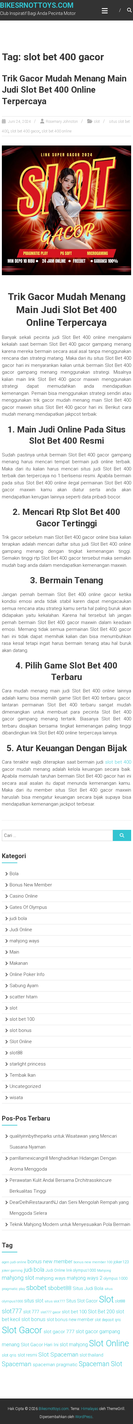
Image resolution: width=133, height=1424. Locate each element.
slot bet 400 (118, 762)
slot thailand (91, 1354)
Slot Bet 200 (101, 1312)
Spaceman (17, 1364)
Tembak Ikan (23, 1075)
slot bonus (21, 1030)
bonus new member (50, 1261)
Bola (14, 873)
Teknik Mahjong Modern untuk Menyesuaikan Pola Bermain (70, 1224)
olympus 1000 (115, 1278)
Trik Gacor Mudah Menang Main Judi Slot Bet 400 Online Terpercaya (64, 89)
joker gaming (12, 1270)
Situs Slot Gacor (82, 1300)
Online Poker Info (27, 974)
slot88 (16, 1053)
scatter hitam (23, 997)
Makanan (19, 963)
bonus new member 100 (93, 1262)
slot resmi (27, 1354)
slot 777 (31, 1312)
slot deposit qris (108, 1320)
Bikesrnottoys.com (37, 5)
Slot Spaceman (58, 1354)
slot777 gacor (51, 1312)
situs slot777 (55, 1301)
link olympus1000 (81, 1270)
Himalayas (89, 1409)
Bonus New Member (31, 885)
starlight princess (28, 1064)
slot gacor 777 (59, 1331)
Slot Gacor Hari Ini (39, 1345)
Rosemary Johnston (62, 121)
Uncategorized (25, 1086)
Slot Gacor (22, 1330)
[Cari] (122, 835)
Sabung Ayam (24, 985)
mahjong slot (18, 1277)
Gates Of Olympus (28, 907)
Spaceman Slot (100, 1364)
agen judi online (14, 1262)
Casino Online (24, 896)
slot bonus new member (70, 1319)
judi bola (18, 918)
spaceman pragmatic (55, 1364)
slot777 (12, 1311)
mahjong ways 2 (84, 1278)
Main (14, 952)
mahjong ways (24, 941)
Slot (106, 1299)
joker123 (121, 1261)
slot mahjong (74, 1345)
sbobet (36, 1288)
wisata (16, 1097)
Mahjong (104, 1270)
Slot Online (21, 1041)
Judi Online (21, 929)
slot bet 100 (22, 1019)
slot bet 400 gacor (25, 131)
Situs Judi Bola (88, 1288)
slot (97, 121)
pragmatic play (13, 1289)
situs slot (33, 1301)
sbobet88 (59, 1288)
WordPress (83, 1417)
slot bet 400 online (56, 131)
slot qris (9, 1354)
